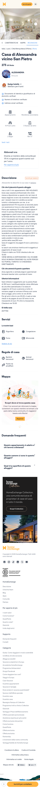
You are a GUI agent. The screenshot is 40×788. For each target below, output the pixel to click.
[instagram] (9, 562)
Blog (4, 593)
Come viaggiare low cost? (12, 674)
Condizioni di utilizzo (12, 750)
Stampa (5, 602)
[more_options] (4, 784)
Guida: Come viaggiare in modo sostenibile (18, 653)
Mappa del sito (8, 765)
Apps (4, 596)
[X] (22, 562)
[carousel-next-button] (35, 24)
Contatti (5, 642)
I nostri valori (7, 613)
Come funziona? (8, 616)
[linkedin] (18, 562)
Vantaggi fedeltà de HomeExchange (15, 743)
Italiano (33, 183)
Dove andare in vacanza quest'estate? (16, 690)
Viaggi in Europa (8, 677)
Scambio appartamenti (11, 684)
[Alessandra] (6, 73)
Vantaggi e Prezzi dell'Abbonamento (15, 712)
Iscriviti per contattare (23, 784)
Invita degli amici (8, 628)
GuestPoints (7, 619)
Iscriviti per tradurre (32, 178)
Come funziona (8, 724)
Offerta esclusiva (9, 730)
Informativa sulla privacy (20, 755)
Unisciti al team (8, 590)
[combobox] (21, 765)
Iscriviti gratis (27, 4)
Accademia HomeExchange (12, 665)
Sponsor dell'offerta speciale (13, 693)
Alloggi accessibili (9, 659)
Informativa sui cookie (14, 759)
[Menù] (35, 4)
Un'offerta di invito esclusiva (12, 656)
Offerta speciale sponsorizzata (13, 715)
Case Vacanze (8, 681)
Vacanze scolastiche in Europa (13, 662)
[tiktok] (13, 562)
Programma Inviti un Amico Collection (16, 705)
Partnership (7, 737)
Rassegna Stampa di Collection (14, 702)
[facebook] (4, 562)
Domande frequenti (9, 639)
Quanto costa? (8, 622)
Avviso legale (29, 759)
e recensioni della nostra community (15, 740)
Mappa (22, 43)
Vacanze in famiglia (9, 687)
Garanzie (6, 625)
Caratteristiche (11, 43)
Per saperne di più (11, 165)
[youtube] (26, 562)
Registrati (20, 419)
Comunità (6, 599)
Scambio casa (8, 696)
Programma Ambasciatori (12, 668)
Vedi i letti (5, 142)
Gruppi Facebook (9, 671)
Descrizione (7, 586)
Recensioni (32, 43)
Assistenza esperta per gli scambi (14, 718)
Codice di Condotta (28, 750)
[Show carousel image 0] (20, 24)
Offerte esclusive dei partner (13, 721)
